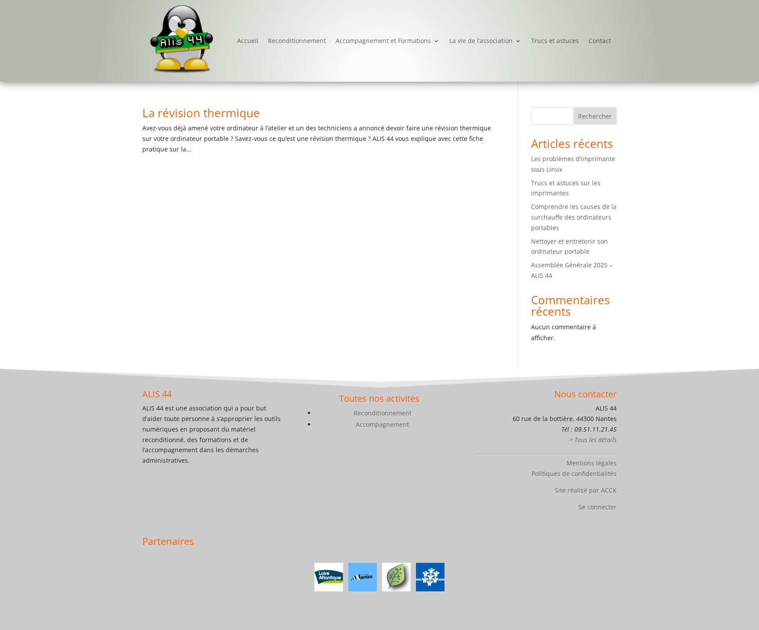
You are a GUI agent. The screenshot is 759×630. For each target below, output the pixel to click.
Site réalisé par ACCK (586, 490)
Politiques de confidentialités (574, 473)
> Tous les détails (593, 440)
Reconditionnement (297, 40)
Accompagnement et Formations (383, 40)
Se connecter (597, 507)
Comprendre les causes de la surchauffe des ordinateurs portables (574, 217)
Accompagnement (382, 424)
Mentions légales (592, 463)
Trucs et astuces (555, 40)
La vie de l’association (481, 40)
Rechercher (595, 116)
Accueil (247, 40)
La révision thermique (201, 113)
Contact (600, 40)
